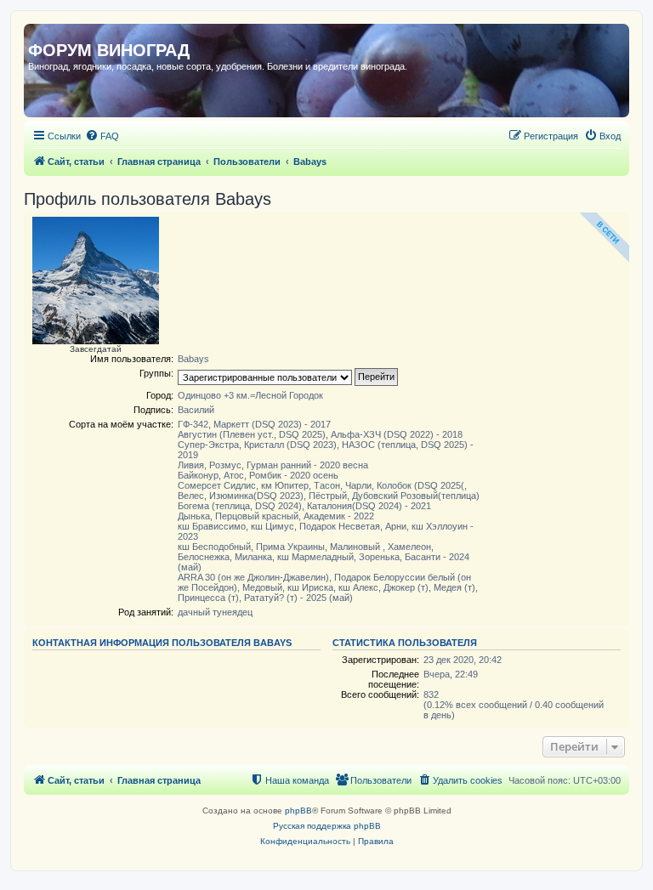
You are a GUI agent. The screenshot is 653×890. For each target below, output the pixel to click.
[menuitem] (102, 136)
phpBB (298, 810)
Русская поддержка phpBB (327, 825)
